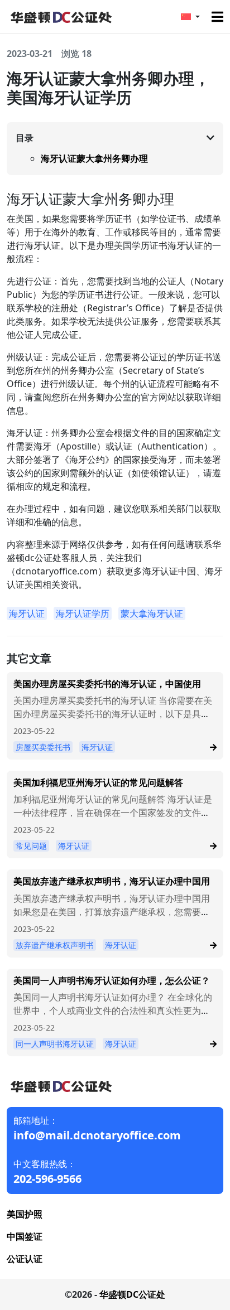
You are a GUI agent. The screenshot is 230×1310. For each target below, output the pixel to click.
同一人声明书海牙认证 (55, 1043)
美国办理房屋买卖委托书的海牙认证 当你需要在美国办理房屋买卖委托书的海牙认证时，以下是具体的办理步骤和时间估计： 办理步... (112, 713)
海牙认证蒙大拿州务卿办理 (94, 158)
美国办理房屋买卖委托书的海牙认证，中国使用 (107, 684)
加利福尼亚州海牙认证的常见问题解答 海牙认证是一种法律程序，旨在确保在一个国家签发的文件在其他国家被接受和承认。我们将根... (112, 812)
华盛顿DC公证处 (132, 1294)
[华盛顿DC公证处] (60, 15)
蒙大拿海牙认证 (152, 613)
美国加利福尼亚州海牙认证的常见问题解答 (98, 782)
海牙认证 (27, 613)
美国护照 (24, 1214)
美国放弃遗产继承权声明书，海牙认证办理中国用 (111, 881)
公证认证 (24, 1259)
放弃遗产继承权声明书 (55, 945)
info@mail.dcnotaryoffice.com (97, 1135)
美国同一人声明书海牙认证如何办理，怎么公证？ (111, 980)
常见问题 (31, 845)
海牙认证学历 (82, 613)
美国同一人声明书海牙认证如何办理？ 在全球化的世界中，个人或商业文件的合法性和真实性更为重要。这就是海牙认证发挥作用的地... (112, 1010)
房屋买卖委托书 (43, 747)
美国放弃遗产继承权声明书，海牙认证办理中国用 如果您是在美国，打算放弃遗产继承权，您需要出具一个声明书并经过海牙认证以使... (111, 911)
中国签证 (24, 1236)
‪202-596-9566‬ (47, 1178)
